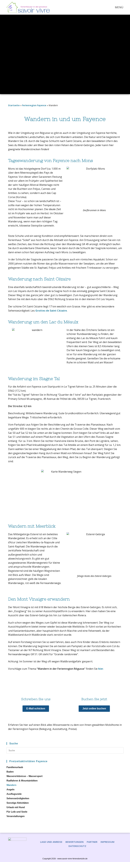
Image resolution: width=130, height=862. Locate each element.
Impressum (107, 841)
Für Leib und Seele (16, 811)
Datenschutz (77, 846)
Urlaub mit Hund (15, 807)
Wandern (11, 785)
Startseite (14, 105)
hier (100, 668)
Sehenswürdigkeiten (17, 798)
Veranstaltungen (15, 816)
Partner (92, 841)
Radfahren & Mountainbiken (22, 780)
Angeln (10, 789)
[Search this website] (65, 750)
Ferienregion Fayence (34, 105)
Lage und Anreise (51, 841)
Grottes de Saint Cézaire (51, 310)
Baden (10, 771)
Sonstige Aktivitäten (17, 802)
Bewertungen (74, 841)
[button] (36, 708)
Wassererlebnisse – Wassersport (24, 776)
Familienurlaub (14, 767)
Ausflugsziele (14, 794)
